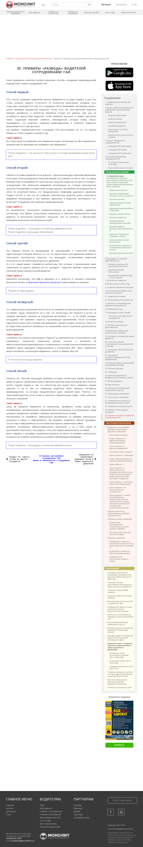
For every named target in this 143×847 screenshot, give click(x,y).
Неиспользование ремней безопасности (119, 241)
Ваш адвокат (34, 12)
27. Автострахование (113, 381)
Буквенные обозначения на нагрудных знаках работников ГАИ (120, 616)
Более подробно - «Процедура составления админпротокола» (40, 445)
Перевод (78, 808)
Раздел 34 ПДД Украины (21, 290)
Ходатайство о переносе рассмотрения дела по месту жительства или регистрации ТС (121, 544)
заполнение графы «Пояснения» (116, 271)
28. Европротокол (112, 384)
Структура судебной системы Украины (120, 597)
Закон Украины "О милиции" (121, 455)
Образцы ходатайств (116, 538)
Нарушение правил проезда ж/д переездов (121, 209)
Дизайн (77, 811)
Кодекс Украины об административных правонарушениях (117, 440)
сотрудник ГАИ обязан (117, 150)
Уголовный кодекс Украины (120, 452)
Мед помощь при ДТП (50, 817)
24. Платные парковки (114, 368)
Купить (119, 745)
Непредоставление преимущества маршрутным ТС (121, 228)
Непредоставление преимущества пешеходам (120, 222)
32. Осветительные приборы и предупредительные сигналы (117, 402)
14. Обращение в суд (113, 309)
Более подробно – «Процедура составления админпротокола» (40, 228)
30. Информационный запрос (117, 394)
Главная (9, 58)
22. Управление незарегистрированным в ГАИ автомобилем (117, 357)
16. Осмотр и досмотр (114, 321)
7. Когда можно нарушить (116, 280)
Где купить (121, 4)
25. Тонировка (111, 372)
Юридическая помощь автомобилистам (33, 58)
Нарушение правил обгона (119, 214)
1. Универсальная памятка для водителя (117, 103)
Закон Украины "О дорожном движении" (118, 447)
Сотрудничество (81, 817)
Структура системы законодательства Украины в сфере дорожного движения (120, 584)
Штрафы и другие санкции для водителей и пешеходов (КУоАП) (120, 630)
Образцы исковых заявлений (120, 519)
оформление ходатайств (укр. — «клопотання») (120, 276)
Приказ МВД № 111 (117, 464)
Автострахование (48, 823)
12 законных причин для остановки (118, 163)
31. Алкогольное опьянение (117, 397)
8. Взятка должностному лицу (117, 284)
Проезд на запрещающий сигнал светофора (120, 533)
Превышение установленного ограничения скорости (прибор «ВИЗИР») (119, 525)
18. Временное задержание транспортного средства (116, 332)
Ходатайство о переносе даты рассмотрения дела (119, 552)
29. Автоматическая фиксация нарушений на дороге (117, 389)
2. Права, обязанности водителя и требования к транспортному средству (119, 110)
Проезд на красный (116, 199)
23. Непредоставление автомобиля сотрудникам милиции (119, 364)
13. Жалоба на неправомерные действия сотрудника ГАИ (118, 304)
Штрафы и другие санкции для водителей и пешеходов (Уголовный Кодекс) (120, 637)
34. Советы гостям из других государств (116, 411)
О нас (134, 4)
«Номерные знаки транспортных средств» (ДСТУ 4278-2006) (119, 655)
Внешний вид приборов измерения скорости (118, 623)
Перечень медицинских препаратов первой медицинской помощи (117, 682)
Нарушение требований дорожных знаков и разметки (121, 195)
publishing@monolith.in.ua (23, 840)
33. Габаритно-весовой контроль (119, 406)
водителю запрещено (117, 122)
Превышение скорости (118, 190)
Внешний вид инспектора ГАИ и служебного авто (120, 602)
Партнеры (78, 814)
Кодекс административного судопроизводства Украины (120, 460)
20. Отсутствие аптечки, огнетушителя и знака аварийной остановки (119, 344)
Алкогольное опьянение (68, 436)
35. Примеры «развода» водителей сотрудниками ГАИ (119, 416)
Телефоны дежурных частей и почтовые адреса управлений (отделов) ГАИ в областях (120, 674)
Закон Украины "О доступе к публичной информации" (121, 483)
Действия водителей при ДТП (121, 253)
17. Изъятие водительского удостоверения (116, 326)
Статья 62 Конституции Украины (25, 359)
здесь (80, 423)
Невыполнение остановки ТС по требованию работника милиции (120, 247)
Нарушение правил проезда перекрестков (120, 204)
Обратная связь (122, 800)
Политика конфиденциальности (120, 829)
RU (43, 5)
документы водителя (116, 126)
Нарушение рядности (118, 217)
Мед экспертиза (128, 12)
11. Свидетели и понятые (115, 296)
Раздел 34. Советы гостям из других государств (19, 459)
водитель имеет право (117, 115)
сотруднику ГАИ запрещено (119, 153)
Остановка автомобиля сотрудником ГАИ (51, 457)
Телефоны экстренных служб (120, 687)
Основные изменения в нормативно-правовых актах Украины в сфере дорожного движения (120, 575)
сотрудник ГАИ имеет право (119, 146)
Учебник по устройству (53, 12)
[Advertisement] (71, 38)
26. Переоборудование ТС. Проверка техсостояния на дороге (119, 376)
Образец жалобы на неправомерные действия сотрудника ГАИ (118, 513)
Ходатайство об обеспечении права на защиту (118, 559)
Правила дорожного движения (16, 12)
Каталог (10, 808)
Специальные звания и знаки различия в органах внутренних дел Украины (120, 609)
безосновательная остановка (120, 168)
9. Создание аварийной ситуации (119, 287)
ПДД (42, 805)
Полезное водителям (50, 826)
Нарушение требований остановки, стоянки (119, 235)
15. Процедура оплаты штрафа (117, 312)
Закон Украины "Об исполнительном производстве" (117, 489)
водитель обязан (115, 119)
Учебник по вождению (73, 12)
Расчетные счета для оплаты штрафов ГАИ (120, 317)
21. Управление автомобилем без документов (119, 350)
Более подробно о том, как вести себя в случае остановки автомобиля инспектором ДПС (51, 154)
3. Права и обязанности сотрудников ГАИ (115, 141)
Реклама (78, 805)
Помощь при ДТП (91, 12)
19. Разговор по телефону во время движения (119, 337)
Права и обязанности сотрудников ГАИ (51, 461)
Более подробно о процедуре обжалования (30, 231)
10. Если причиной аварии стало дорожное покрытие (118, 292)
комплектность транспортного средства (121, 136)
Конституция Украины (118, 435)
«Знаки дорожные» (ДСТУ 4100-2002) (120, 662)
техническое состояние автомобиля (118, 130)
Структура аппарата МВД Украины (118, 591)
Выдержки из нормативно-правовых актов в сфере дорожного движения (119, 429)
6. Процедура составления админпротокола (116, 259)
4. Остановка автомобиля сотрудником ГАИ (115, 158)
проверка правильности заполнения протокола (118, 265)
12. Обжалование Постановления (119, 300)
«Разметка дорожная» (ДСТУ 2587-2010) (121, 667)
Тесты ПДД (110, 12)
